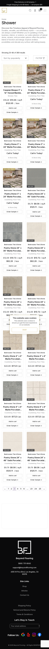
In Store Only (36, 104)
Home (4, 19)
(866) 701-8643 (24, 563)
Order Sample (12, 112)
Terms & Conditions (24, 614)
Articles (24, 591)
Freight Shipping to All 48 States (18, 5)
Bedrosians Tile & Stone (12, 87)
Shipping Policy (24, 606)
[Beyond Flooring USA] (4, 10)
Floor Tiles (40, 96)
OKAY (24, 330)
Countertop (32, 96)
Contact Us (24, 595)
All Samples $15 (36, 5)
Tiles (15, 96)
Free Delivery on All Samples (25, 2)
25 (40, 489)
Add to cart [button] (13, 108)
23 (31, 489)
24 (35, 489)
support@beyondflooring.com (24, 568)
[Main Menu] (45, 10)
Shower (10, 96)
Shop (24, 586)
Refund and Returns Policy (24, 610)
